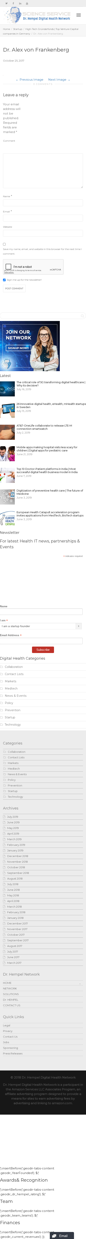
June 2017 (13, 957)
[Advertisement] (53, 127)
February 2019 (16, 844)
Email (6, 211)
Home (6, 28)
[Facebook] (13, 3)
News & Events (16, 696)
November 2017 (17, 929)
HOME (7, 982)
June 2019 (13, 822)
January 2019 (15, 850)
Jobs (6, 1042)
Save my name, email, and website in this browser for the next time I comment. (42, 251)
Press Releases (12, 1053)
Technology (13, 724)
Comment (9, 140)
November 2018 (17, 861)
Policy (9, 703)
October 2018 (16, 867)
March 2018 (14, 906)
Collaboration (14, 667)
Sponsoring (10, 1047)
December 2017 (17, 923)
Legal (6, 1025)
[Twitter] (6, 3)
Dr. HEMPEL (10, 999)
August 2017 (14, 946)
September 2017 (18, 940)
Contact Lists (14, 674)
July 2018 (12, 884)
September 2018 (18, 872)
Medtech (11, 688)
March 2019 (14, 839)
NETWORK (10, 988)
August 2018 (15, 878)
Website (7, 226)
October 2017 (16, 934)
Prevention (12, 710)
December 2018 (17, 856)
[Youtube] (27, 3)
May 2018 (13, 895)
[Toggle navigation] (78, 15)
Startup (17, 28)
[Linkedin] (20, 3)
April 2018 (13, 901)
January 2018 (15, 917)
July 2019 (12, 816)
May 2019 (13, 828)
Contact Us (10, 1036)
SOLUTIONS (11, 994)
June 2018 (13, 889)
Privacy (7, 1031)
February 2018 (16, 912)
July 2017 (12, 951)
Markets (10, 681)
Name (6, 196)
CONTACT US (11, 1005)
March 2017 (14, 962)
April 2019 (13, 833)
